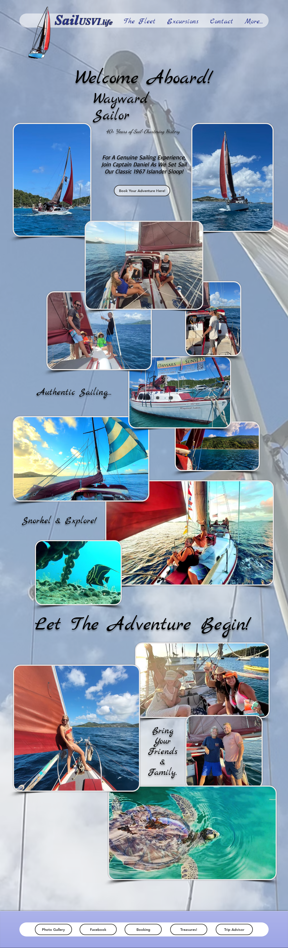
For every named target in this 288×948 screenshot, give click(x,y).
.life (106, 22)
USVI (89, 21)
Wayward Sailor (120, 107)
